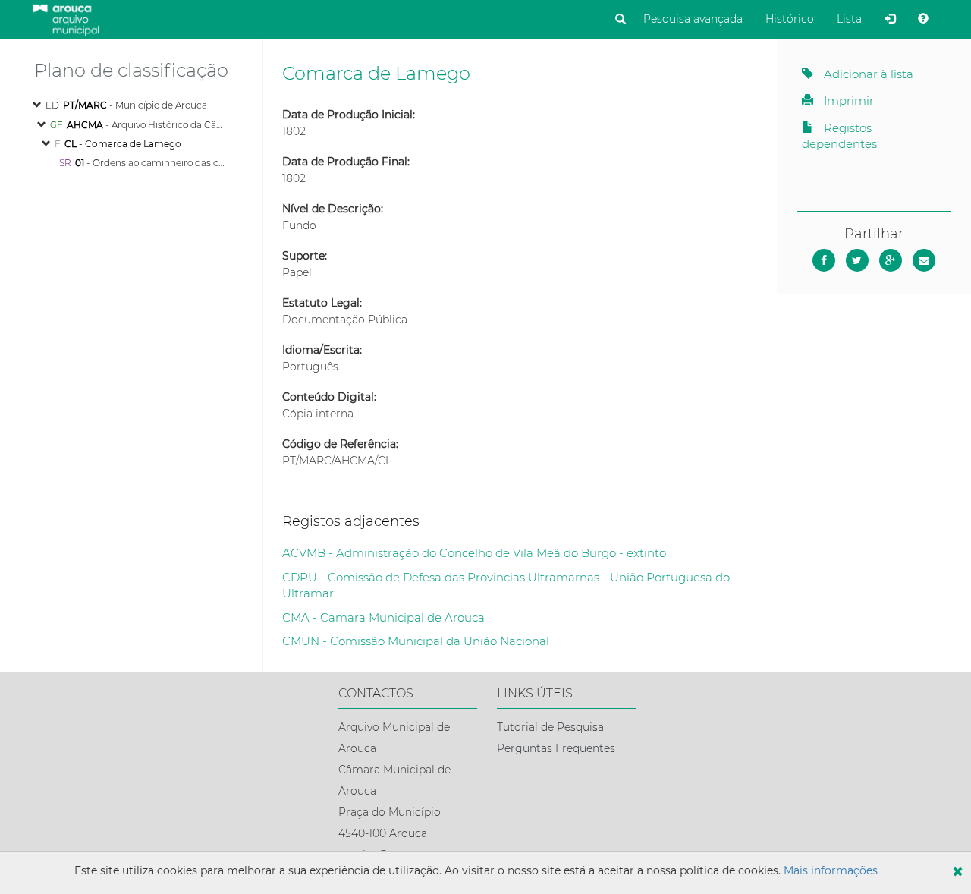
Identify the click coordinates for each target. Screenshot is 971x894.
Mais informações (831, 870)
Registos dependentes (839, 136)
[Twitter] (857, 260)
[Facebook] (823, 260)
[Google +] (890, 260)
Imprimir (847, 100)
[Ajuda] (923, 19)
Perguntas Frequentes (556, 748)
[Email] (924, 260)
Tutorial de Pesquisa (550, 727)
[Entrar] (890, 19)
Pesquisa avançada (693, 19)
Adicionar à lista (867, 74)
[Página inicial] (65, 18)
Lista (849, 19)
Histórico (789, 19)
